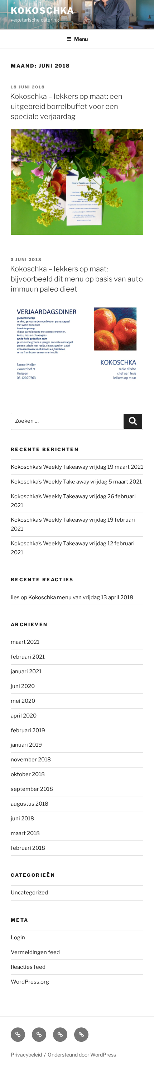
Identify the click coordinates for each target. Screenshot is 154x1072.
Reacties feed (28, 967)
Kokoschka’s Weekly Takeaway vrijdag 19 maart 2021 (77, 467)
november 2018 (31, 759)
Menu (81, 39)
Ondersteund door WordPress (82, 1055)
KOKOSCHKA (42, 10)
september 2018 (32, 789)
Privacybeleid (26, 1055)
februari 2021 (28, 657)
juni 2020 (23, 686)
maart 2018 (25, 833)
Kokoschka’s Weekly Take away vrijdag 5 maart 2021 (76, 481)
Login (18, 937)
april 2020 (24, 716)
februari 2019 (28, 730)
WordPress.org (30, 982)
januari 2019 (26, 745)
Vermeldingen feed (35, 952)
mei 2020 (23, 701)
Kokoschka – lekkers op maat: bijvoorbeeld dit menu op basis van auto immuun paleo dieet (76, 279)
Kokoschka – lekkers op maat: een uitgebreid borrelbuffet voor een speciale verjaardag (66, 106)
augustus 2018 (29, 804)
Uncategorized (29, 892)
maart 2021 (25, 642)
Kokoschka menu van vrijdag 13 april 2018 (80, 597)
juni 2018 (22, 818)
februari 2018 (28, 848)
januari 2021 (26, 671)
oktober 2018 (28, 774)
